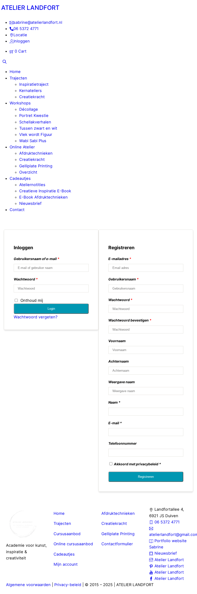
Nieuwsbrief (30, 203)
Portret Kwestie (34, 115)
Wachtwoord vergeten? (35, 317)
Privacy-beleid (67, 584)
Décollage (28, 109)
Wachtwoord (26, 279)
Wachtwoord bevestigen (129, 320)
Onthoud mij (31, 300)
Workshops (20, 103)
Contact (17, 209)
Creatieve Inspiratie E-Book (45, 190)
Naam (113, 402)
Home (15, 71)
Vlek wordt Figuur (35, 134)
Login (51, 308)
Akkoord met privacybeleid (136, 464)
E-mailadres (119, 259)
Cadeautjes (20, 178)
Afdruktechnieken (36, 153)
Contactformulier (117, 543)
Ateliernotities (32, 184)
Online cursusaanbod (73, 543)
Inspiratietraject (34, 84)
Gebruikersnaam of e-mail (36, 259)
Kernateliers (30, 90)
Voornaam (117, 341)
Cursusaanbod (67, 533)
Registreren (146, 477)
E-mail (113, 423)
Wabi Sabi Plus (32, 140)
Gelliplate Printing (35, 166)
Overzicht (28, 172)
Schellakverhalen (35, 122)
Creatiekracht (32, 96)
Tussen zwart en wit (38, 128)
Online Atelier (22, 147)
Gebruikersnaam (123, 279)
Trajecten (18, 78)
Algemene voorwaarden (28, 584)
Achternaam (118, 361)
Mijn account (66, 564)
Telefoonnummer (122, 443)
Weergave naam (121, 382)
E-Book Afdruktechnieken (43, 197)
